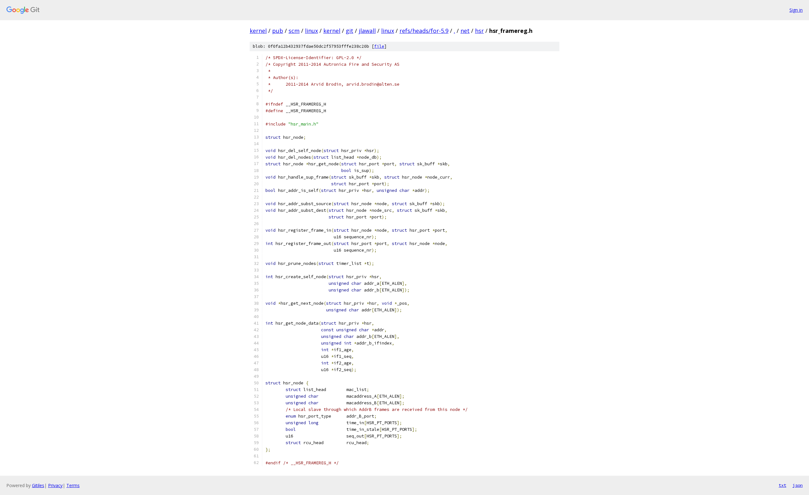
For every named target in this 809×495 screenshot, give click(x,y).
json (798, 485)
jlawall (367, 30)
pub (277, 30)
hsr (479, 30)
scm (294, 30)
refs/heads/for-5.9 (423, 30)
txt (782, 485)
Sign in (796, 10)
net (465, 30)
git (349, 30)
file (379, 46)
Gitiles (38, 485)
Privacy (55, 485)
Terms (73, 485)
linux (311, 30)
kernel (258, 30)
